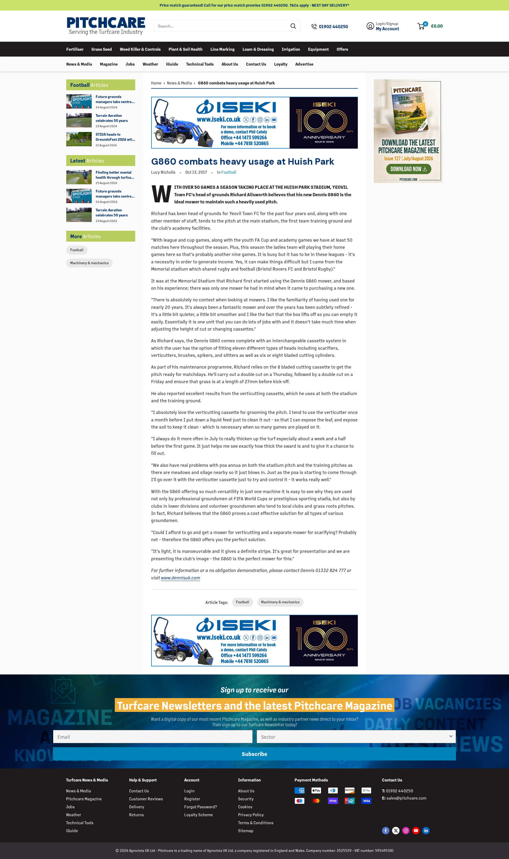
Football (77, 249)
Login (189, 790)
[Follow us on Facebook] (385, 830)
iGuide (172, 63)
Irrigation (291, 48)
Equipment (318, 48)
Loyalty (280, 63)
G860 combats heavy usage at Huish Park (236, 82)
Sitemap (245, 830)
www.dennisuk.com (180, 577)
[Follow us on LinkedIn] (426, 830)
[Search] (293, 26)
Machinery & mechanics (89, 262)
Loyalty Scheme (198, 814)
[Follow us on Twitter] (396, 830)
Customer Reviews (146, 798)
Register (192, 798)
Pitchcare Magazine (84, 798)
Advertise (304, 63)
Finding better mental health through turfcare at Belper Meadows (115, 175)
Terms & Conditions (256, 822)
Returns (136, 814)
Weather (150, 63)
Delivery (136, 806)
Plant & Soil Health (186, 48)
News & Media (79, 63)
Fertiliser (75, 48)
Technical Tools (200, 63)
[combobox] (220, 26)
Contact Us (256, 63)
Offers (342, 48)
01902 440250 (333, 26)
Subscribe (254, 753)
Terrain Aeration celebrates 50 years (112, 118)
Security (246, 798)
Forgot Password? (200, 806)
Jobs (130, 63)
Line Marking (222, 48)
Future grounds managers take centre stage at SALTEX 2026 (113, 99)
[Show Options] (451, 736)
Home (156, 82)
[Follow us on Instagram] (406, 830)
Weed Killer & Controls (140, 48)
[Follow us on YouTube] (416, 830)
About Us (230, 63)
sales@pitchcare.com (406, 797)
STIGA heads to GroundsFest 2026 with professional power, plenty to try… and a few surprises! (115, 137)
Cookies (245, 806)
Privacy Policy (251, 814)
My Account (387, 29)
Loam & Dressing (258, 48)
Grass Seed (101, 48)
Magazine (109, 63)
